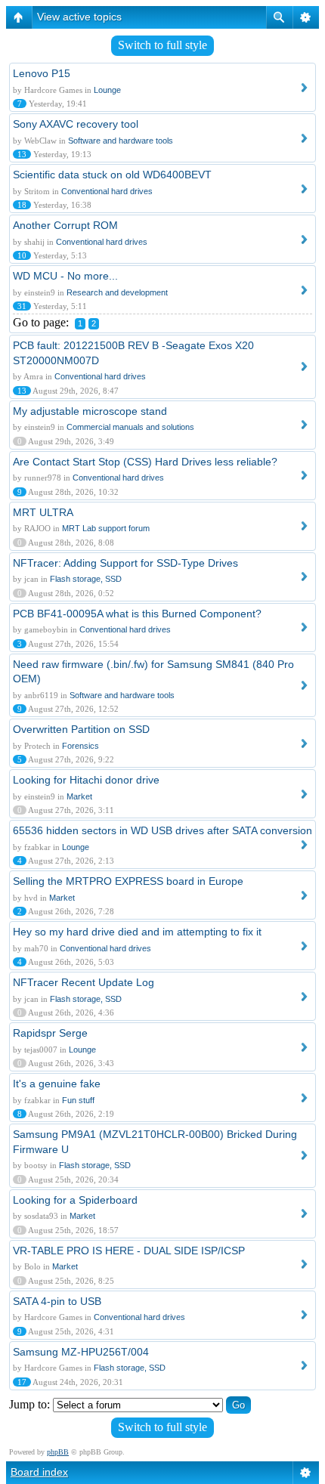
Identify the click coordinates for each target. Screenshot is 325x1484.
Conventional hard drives (107, 191)
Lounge (107, 89)
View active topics (79, 17)
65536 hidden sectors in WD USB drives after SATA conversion (162, 830)
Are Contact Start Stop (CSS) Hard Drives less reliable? (145, 462)
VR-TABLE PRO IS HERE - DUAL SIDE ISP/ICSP (129, 1250)
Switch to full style (162, 45)
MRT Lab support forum (106, 528)
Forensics (80, 745)
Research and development (117, 292)
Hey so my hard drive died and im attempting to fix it (137, 932)
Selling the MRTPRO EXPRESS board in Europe (128, 881)
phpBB (58, 1452)
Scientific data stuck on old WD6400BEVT (112, 174)
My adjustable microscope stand (90, 411)
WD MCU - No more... (65, 276)
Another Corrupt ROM (65, 225)
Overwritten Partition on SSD (81, 729)
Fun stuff (78, 1100)
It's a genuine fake (57, 1083)
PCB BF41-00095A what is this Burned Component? (137, 614)
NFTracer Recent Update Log (83, 982)
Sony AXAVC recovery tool (75, 124)
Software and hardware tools (120, 140)
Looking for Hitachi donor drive (86, 780)
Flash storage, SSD (86, 578)
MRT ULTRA (43, 512)
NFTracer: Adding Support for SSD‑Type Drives (125, 563)
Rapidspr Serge (50, 1033)
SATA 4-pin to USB (57, 1301)
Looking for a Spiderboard (75, 1200)
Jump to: (29, 1404)
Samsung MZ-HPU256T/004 (81, 1352)
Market (79, 796)
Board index (39, 1472)
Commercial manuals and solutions (130, 426)
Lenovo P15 (41, 73)
